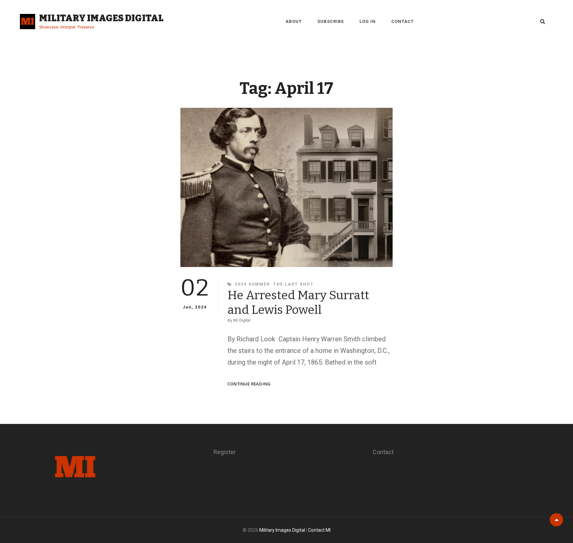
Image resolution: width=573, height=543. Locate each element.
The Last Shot (293, 284)
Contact (402, 21)
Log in (367, 21)
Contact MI (319, 530)
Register (225, 451)
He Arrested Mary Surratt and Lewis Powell (298, 302)
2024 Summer (252, 284)
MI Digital (241, 320)
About (294, 21)
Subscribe (330, 21)
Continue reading (248, 383)
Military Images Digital (101, 18)
